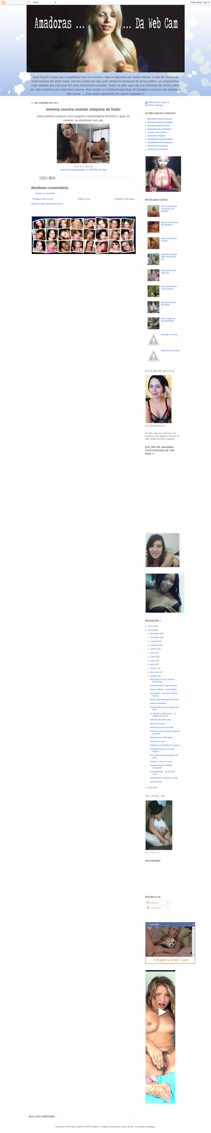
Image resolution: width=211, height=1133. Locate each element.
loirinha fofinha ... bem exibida (163, 689)
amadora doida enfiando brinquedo (161, 766)
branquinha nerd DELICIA (168, 271)
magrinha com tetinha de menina (165, 745)
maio (152, 660)
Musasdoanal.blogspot (158, 146)
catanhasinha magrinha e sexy (164, 778)
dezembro (155, 633)
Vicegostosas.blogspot (158, 149)
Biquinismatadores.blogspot (160, 122)
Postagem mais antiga (124, 199)
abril (152, 664)
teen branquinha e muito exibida (169, 287)
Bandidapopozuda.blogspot (160, 119)
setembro (154, 645)
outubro (154, 641)
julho (152, 653)
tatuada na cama (157, 723)
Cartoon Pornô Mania (157, 132)
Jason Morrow (127, 1127)
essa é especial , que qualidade (168, 319)
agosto (153, 649)
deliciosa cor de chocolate (161, 727)
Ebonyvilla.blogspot (156, 136)
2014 (150, 626)
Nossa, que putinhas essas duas (164, 699)
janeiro (153, 676)
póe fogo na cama (169, 334)
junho (153, 657)
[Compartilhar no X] (47, 178)
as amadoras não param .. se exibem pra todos (163, 714)
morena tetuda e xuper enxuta (163, 685)
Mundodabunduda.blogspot (160, 142)
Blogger (151, 1127)
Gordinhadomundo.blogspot (160, 139)
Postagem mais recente (42, 199)
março (153, 668)
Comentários (155, 908)
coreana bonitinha (158, 703)
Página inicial (84, 199)
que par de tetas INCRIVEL (168, 303)
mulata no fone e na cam (161, 761)
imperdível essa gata (170, 350)
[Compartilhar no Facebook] (50, 178)
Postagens (154, 903)
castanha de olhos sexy (160, 720)
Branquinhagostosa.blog (159, 125)
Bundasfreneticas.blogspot (159, 129)
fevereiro (154, 672)
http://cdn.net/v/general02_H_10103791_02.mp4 (83, 169)
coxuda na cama (157, 741)
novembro (155, 637)
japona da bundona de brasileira (170, 223)
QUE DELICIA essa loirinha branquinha (162, 680)
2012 (150, 787)
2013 (150, 630)
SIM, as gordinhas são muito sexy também (169, 208)
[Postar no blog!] (44, 178)
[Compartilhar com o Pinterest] (53, 178)
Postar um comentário (45, 193)
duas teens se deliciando (161, 737)
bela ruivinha (156, 782)
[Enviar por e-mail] (41, 178)
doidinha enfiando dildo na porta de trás (169, 256)
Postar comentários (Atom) (51, 204)
